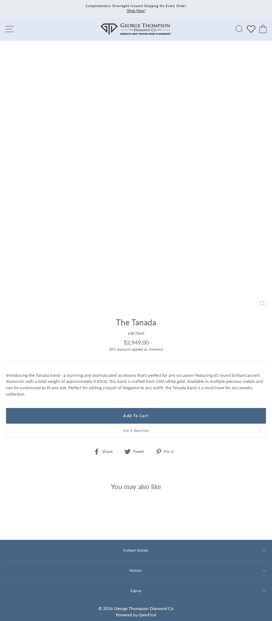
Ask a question (136, 430)
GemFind (147, 614)
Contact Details (136, 550)
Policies (136, 570)
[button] (259, 337)
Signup (136, 591)
